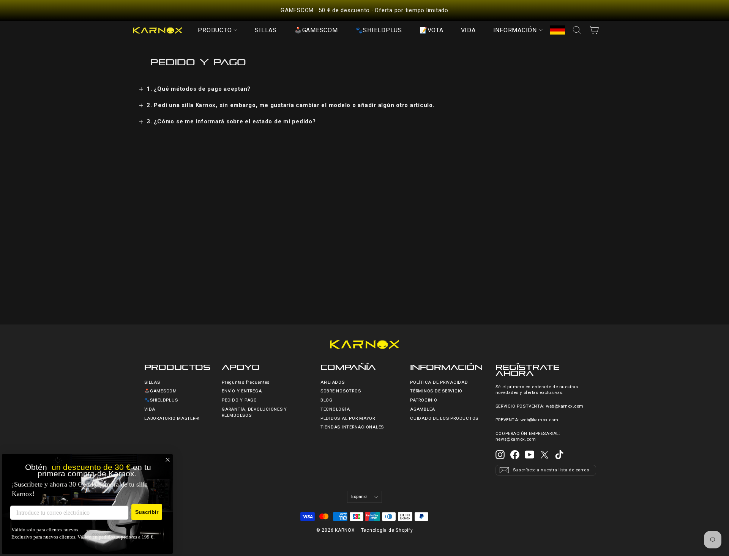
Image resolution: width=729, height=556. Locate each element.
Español (359, 496)
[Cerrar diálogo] (167, 459)
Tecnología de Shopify (387, 530)
